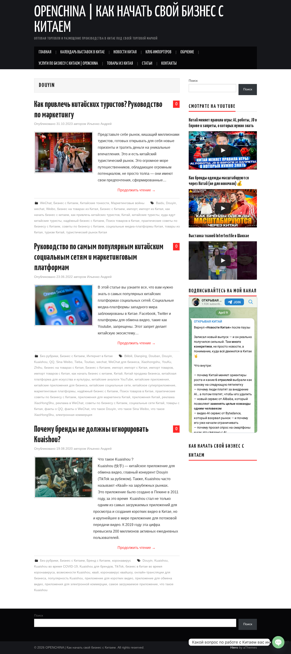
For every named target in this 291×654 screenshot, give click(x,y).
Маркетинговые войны (127, 203)
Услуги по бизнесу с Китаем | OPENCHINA (68, 64)
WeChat (46, 203)
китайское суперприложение (154, 385)
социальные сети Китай (146, 403)
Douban (154, 356)
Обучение (187, 52)
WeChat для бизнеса (123, 362)
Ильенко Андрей (99, 124)
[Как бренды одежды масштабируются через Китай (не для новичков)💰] (223, 208)
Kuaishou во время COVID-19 (56, 566)
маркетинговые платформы (54, 391)
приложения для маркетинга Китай (104, 397)
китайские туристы (145, 215)
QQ (51, 362)
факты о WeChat (77, 409)
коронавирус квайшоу (116, 572)
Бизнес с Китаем (65, 203)
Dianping (140, 356)
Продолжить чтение (137, 190)
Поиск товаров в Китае (123, 220)
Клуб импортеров (158, 52)
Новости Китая (125, 52)
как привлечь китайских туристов (95, 215)
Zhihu (38, 367)
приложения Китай (146, 397)
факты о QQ (54, 409)
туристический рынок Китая (86, 232)
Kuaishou (41, 362)
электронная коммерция (74, 415)
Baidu (160, 203)
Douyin (171, 203)
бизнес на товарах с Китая (64, 367)
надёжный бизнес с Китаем (83, 220)
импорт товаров (161, 367)
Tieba (78, 362)
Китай (125, 215)
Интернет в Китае (100, 356)
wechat (39, 209)
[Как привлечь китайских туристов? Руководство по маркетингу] (63, 152)
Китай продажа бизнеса (142, 373)
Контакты (169, 64)
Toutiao (89, 362)
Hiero (234, 647)
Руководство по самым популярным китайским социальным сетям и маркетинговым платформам (98, 257)
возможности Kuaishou (73, 572)
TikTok (119, 566)
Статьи (147, 64)
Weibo (50, 209)
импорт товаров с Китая (52, 373)
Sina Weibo (64, 362)
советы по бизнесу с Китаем (83, 226)
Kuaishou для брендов (96, 566)
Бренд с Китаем (98, 560)
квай (95, 572)
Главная (45, 52)
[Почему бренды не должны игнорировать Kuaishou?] (63, 477)
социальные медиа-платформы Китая (134, 226)
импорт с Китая (135, 367)
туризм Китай (54, 232)
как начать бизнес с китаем (92, 373)
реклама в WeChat (69, 403)
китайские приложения (152, 379)
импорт (132, 209)
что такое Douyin (103, 409)
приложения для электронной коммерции (76, 584)
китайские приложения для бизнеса (61, 385)
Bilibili (128, 356)
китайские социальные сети (110, 385)
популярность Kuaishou (65, 578)
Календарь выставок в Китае (82, 52)
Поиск (193, 80)
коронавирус (121, 560)
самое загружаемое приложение (133, 584)
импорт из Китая (151, 209)
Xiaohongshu (150, 362)
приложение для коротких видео (109, 578)
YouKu (166, 362)
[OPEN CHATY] (278, 642)
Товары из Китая (120, 64)
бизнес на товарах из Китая (77, 209)
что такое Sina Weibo (133, 409)
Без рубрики (49, 356)
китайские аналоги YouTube (112, 379)
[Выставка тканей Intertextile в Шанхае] (223, 260)
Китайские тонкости (94, 203)
